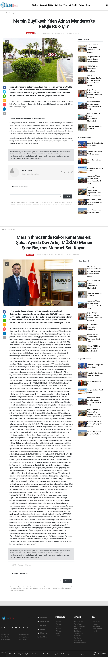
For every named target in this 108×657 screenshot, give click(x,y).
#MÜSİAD (13, 565)
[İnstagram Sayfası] (9, 627)
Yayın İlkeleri (5, 637)
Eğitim (50, 5)
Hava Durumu (78, 622)
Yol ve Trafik (78, 624)
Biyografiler (96, 626)
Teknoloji (67, 5)
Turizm (81, 5)
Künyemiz (43, 633)
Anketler (95, 624)
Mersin (12, 345)
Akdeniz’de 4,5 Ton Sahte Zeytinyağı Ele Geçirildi (94, 202)
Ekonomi (43, 5)
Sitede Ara (96, 622)
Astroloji (95, 631)
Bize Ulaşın (43, 637)
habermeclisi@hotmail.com (31, 174)
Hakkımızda (5, 634)
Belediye (58, 5)
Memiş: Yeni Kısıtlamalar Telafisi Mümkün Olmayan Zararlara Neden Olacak (94, 80)
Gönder (67, 196)
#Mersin (20, 565)
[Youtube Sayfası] (13, 627)
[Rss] (20, 627)
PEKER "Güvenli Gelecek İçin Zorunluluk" (92, 68)
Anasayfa (5, 13)
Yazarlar (43, 625)
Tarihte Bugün (79, 633)
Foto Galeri (44, 617)
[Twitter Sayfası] (5, 627)
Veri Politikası (5, 639)
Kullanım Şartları (24, 634)
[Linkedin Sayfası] (16, 627)
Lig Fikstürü (78, 631)
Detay (97, 653)
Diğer (88, 5)
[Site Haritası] (24, 627)
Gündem (35, 5)
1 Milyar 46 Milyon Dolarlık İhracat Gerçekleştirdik (93, 59)
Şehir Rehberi (78, 640)
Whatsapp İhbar (24, 637)
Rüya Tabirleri (97, 629)
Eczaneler (77, 629)
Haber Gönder (23, 639)
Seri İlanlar (77, 638)
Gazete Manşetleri (80, 642)
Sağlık (74, 5)
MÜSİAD (62, 419)
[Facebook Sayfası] (2, 627)
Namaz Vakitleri (79, 626)
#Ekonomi (28, 565)
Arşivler (43, 629)
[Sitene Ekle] (28, 627)
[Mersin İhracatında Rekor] (38, 283)
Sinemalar (77, 636)
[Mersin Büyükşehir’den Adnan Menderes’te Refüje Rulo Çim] (38, 60)
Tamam (96, 655)
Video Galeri (44, 621)
